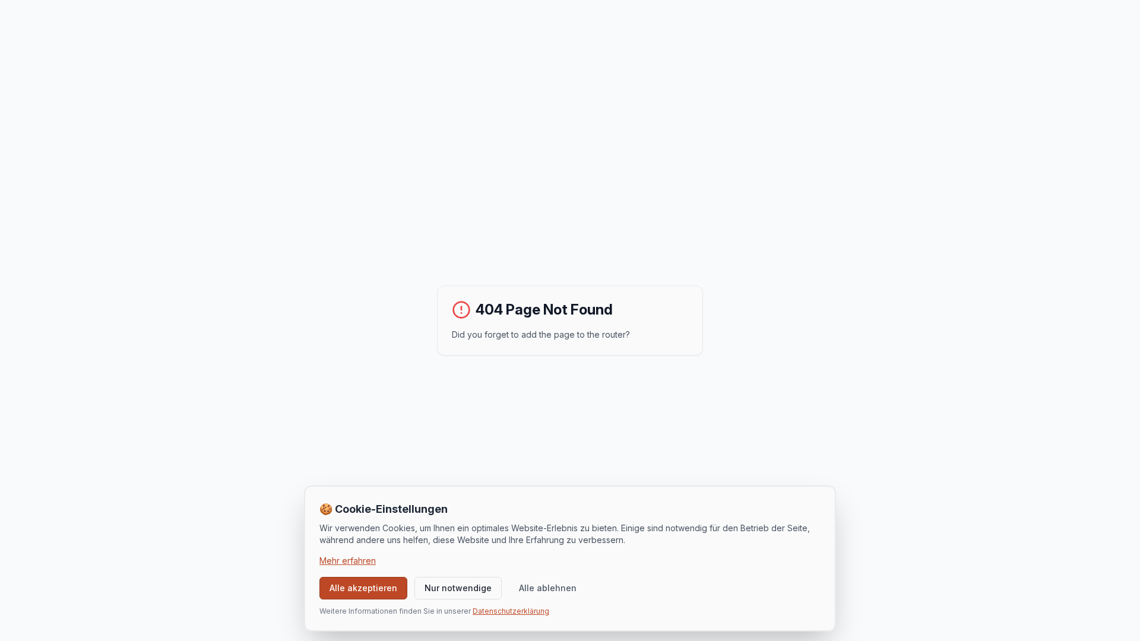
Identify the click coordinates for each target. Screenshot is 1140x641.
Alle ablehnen (548, 588)
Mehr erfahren (347, 561)
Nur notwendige (458, 588)
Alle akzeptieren (363, 588)
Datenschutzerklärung (511, 611)
